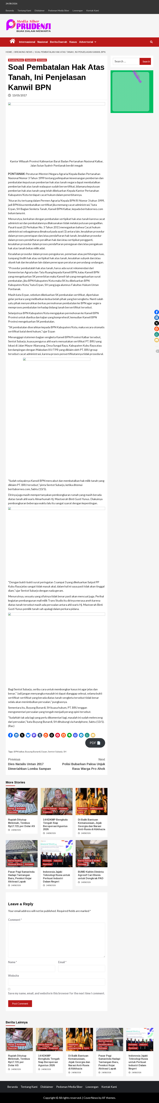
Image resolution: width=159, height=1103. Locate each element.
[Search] (151, 42)
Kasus (73, 42)
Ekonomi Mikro (15, 864)
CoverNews (91, 1097)
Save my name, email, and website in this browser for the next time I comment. (56, 993)
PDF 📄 (95, 743)
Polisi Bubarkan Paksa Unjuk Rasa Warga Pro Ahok (83, 764)
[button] (10, 735)
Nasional (42, 42)
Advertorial (86, 42)
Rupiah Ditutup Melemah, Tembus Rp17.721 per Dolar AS (21, 823)
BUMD (97, 861)
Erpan (44, 751)
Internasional (27, 42)
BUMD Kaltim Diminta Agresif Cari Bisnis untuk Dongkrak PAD (91, 875)
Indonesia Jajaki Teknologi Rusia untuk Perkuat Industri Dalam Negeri (138, 1062)
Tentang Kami (24, 10)
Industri (58, 861)
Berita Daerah (58, 42)
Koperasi (47, 812)
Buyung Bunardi (33, 751)
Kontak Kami (92, 10)
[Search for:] (126, 61)
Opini (80, 812)
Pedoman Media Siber (58, 10)
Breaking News (16, 60)
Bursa (11, 809)
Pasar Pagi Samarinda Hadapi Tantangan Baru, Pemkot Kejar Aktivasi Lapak (109, 1062)
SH (65, 751)
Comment (15, 919)
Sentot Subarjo (55, 751)
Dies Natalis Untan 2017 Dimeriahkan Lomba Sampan (29, 764)
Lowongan (78, 10)
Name (12, 962)
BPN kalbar (19, 751)
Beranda (10, 10)
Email (62, 962)
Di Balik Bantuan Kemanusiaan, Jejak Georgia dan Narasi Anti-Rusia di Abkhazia (79, 1062)
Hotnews (42, 60)
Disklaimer (40, 10)
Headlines (30, 60)
